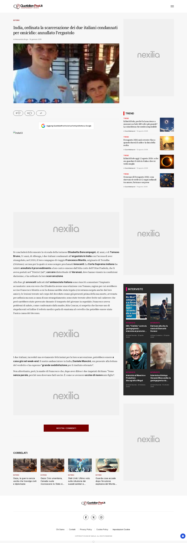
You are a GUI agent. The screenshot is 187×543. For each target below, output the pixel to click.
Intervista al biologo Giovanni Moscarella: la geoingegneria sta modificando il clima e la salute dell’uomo (160, 378)
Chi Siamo (60, 529)
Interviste (130, 323)
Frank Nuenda (132, 335)
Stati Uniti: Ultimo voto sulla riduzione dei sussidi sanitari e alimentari (79, 481)
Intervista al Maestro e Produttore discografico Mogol (135, 378)
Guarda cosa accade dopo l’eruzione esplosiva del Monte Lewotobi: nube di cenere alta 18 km (106, 481)
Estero (16, 20)
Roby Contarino (157, 335)
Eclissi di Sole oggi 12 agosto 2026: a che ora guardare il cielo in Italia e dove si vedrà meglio (140, 161)
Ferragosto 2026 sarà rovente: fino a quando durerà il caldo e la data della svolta (139, 143)
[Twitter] (93, 517)
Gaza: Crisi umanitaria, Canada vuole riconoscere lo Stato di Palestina (52, 481)
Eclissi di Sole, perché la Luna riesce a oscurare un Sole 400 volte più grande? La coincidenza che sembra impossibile (140, 124)
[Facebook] (85, 517)
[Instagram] (101, 517)
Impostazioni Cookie (121, 529)
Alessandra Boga (21, 39)
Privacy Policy (86, 529)
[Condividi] (41, 113)
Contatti (72, 529)
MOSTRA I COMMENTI (66, 428)
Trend (126, 118)
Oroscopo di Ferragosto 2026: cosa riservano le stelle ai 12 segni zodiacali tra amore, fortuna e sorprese (139, 180)
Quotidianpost (130, 131)
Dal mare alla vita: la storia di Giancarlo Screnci (159, 328)
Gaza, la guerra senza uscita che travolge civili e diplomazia (24, 481)
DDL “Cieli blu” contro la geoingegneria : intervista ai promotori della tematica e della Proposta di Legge (136, 328)
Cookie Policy (102, 529)
